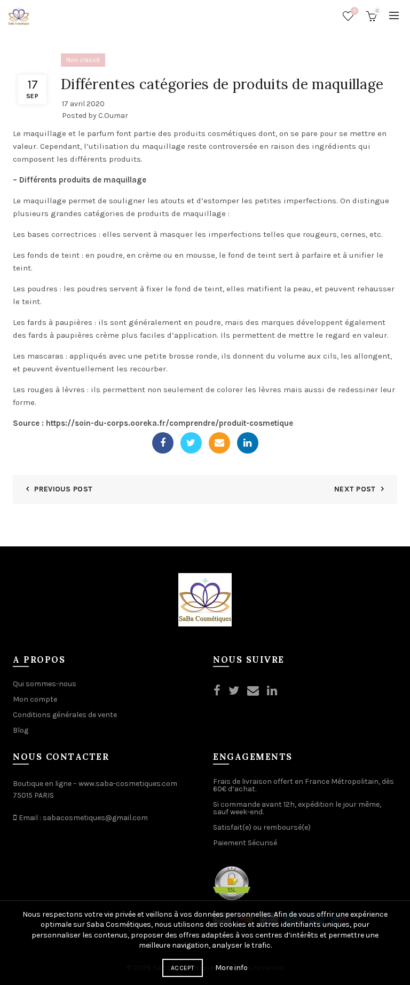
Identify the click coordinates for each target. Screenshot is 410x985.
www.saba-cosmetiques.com (127, 783)
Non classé (83, 59)
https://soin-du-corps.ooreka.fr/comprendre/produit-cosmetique (169, 423)
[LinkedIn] (247, 443)
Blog (20, 730)
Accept (182, 968)
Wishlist (354, 11)
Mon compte (35, 699)
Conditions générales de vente (65, 714)
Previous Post (63, 489)
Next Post (355, 489)
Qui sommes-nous (44, 683)
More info (231, 967)
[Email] (219, 443)
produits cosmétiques (215, 133)
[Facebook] (163, 443)
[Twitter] (191, 443)
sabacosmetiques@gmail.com (95, 817)
